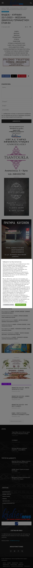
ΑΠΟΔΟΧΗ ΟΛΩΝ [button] (20, 304)
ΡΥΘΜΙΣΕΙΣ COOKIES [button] (9, 304)
